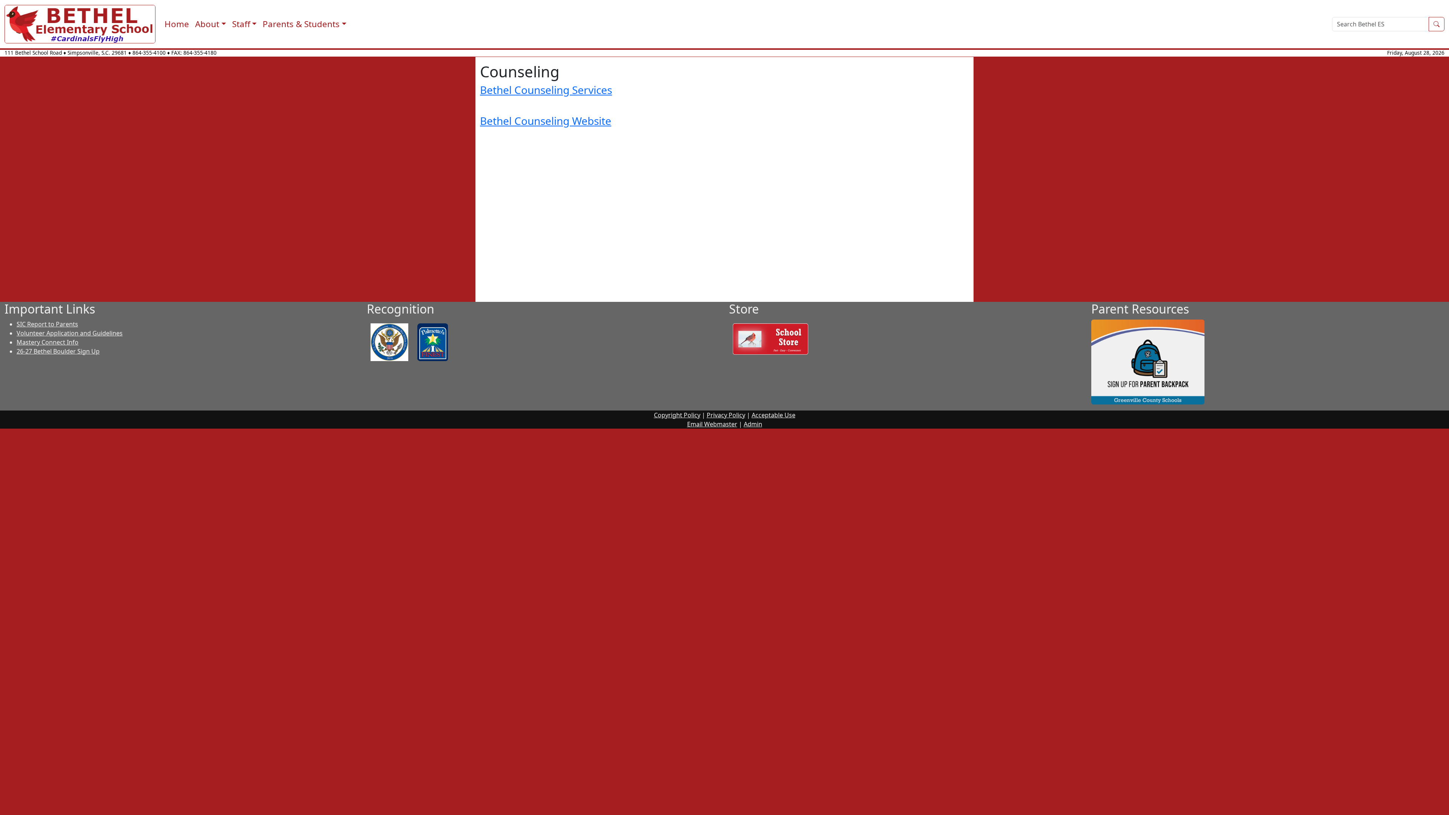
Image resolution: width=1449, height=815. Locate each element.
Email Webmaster (712, 424)
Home (177, 24)
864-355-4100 (149, 52)
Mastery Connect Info (47, 342)
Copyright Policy (677, 415)
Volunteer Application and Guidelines (70, 333)
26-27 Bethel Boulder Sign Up (58, 351)
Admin (753, 424)
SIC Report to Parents (47, 324)
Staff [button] (241, 24)
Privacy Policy (726, 415)
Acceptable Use (773, 415)
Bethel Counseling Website (545, 121)
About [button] (207, 24)
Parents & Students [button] (301, 24)
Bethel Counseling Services (546, 90)
